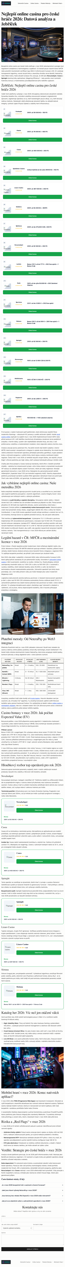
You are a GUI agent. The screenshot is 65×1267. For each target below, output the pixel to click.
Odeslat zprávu (32, 1249)
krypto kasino (35, 698)
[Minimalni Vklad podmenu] (62, 3)
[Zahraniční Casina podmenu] (28, 3)
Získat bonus (32, 120)
